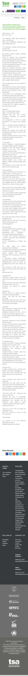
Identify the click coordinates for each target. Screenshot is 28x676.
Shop (4, 476)
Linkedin (5, 543)
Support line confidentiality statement (19, 522)
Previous (17, 17)
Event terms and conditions (20, 475)
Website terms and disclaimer (19, 517)
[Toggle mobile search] (6, 11)
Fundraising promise (18, 479)
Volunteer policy (20, 510)
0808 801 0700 (22, 2)
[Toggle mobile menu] (3, 11)
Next (22, 17)
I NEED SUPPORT (10, 11)
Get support (6, 474)
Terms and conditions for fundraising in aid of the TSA (19, 505)
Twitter (4, 541)
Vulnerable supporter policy (20, 513)
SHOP (23, 11)
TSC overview (6, 472)
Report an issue (20, 493)
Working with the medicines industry (20, 527)
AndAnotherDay (14, 653)
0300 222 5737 (22, 4)
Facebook (5, 539)
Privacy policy (19, 482)
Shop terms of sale (19, 498)
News (4, 545)
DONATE (18, 11)
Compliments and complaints (20, 471)
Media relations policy (20, 485)
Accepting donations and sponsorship (19, 489)
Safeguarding (19, 495)
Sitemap (17, 501)
